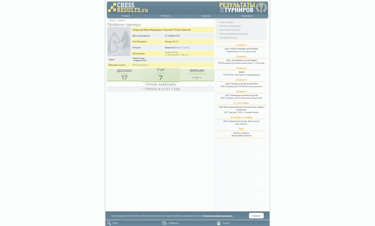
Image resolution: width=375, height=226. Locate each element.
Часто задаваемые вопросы (234, 33)
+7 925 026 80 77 (173, 55)
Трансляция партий (230, 29)
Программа (247, 15)
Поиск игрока (227, 22)
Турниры (205, 15)
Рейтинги (166, 15)
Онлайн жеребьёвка (230, 25)
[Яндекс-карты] (181, 47)
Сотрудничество (228, 37)
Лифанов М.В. (171, 52)
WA (183, 55)
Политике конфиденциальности (218, 215)
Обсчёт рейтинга (140, 65)
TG (187, 55)
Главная (126, 15)
